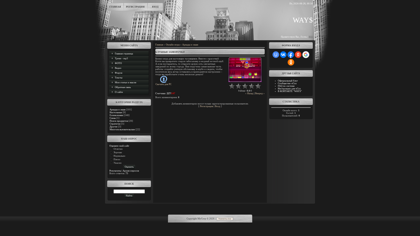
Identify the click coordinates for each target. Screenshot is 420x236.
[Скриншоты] (245, 69)
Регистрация (135, 6)
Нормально (119, 155)
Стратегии (115, 123)
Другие (113, 126)
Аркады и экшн (118, 109)
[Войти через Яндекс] (298, 54)
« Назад (249, 93)
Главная (115, 6)
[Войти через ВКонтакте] (283, 54)
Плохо (117, 159)
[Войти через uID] (276, 54)
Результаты (115, 170)
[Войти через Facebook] (290, 54)
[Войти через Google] (305, 54)
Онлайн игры (173, 44)
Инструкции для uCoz (289, 88)
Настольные (116, 112)
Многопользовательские (122, 129)
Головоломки (116, 115)
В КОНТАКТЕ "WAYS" (290, 91)
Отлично (118, 149)
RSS (311, 36)
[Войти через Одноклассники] (291, 62)
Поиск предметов (119, 121)
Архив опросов (131, 170)
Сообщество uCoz (287, 83)
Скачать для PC (164, 84)
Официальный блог (288, 80)
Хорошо (118, 152)
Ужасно (118, 162)
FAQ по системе (286, 86)
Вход (155, 6)
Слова (113, 118)
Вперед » (260, 93)
